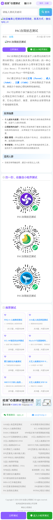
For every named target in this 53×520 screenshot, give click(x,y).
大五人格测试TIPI (42, 441)
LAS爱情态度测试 (42, 482)
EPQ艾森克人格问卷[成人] (39, 449)
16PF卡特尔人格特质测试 (14, 457)
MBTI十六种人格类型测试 (39, 445)
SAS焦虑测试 (44, 478)
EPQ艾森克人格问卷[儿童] (14, 453)
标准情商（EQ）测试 (41, 470)
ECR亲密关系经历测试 (40, 424)
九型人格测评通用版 (41, 462)
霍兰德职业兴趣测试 (11, 474)
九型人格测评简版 (11, 462)
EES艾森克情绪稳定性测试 (14, 486)
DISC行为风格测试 (42, 466)
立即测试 (14, 49)
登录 (41, 3)
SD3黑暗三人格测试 (11, 449)
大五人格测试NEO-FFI (40, 437)
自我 (11, 37)
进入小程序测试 (40, 49)
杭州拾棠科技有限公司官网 (26, 504)
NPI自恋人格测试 (10, 470)
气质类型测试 (44, 453)
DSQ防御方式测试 (42, 486)
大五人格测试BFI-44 (11, 445)
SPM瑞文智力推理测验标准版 (37, 433)
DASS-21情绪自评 (10, 433)
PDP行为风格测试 (42, 474)
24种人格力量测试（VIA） (14, 466)
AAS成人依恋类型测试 (12, 424)
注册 (47, 3)
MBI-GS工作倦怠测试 (12, 482)
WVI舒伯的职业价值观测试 (14, 478)
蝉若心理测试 (26, 507)
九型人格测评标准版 (41, 457)
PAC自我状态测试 (10, 490)
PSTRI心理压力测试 (41, 490)
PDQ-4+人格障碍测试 (12, 428)
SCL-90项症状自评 (42, 428)
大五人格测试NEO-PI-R (13, 441)
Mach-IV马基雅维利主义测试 (15, 437)
